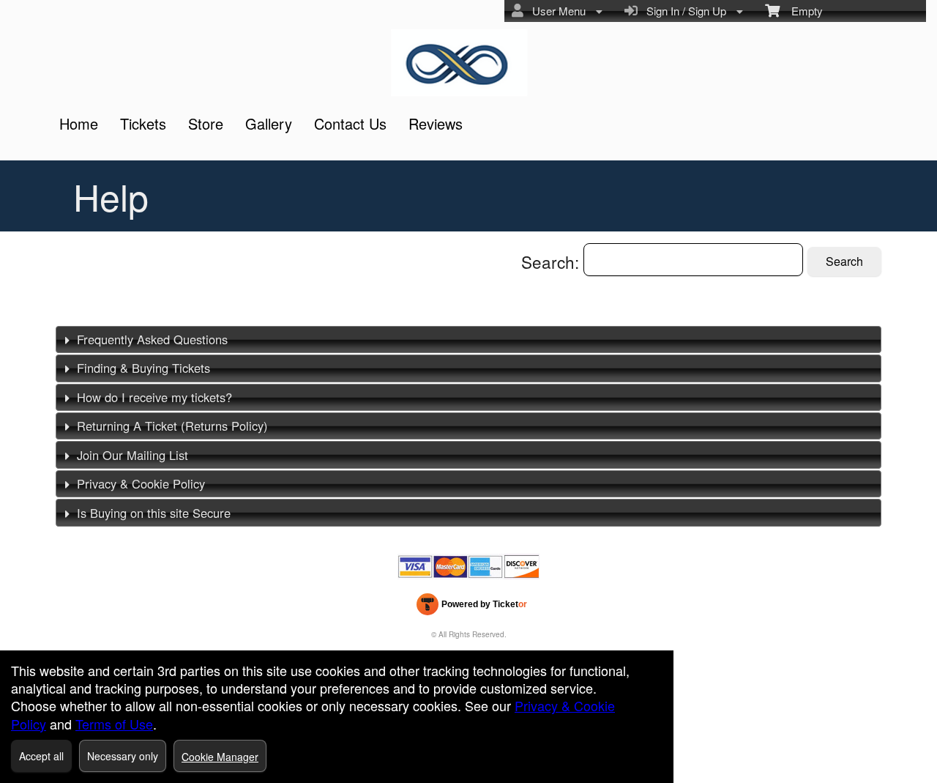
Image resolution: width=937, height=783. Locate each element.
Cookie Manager (220, 756)
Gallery (268, 123)
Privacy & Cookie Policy (141, 483)
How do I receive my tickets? (154, 397)
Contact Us (350, 123)
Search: (552, 261)
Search (844, 261)
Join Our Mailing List (132, 455)
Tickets (143, 123)
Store (205, 123)
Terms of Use (114, 723)
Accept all (41, 756)
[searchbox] (693, 259)
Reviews (435, 123)
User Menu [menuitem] (556, 10)
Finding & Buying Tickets (143, 367)
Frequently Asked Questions (152, 339)
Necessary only (122, 756)
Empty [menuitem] (801, 10)
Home (78, 123)
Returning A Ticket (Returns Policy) (172, 425)
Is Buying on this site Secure (154, 513)
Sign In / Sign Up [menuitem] (683, 10)
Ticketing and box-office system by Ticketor (471, 607)
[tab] (468, 339)
